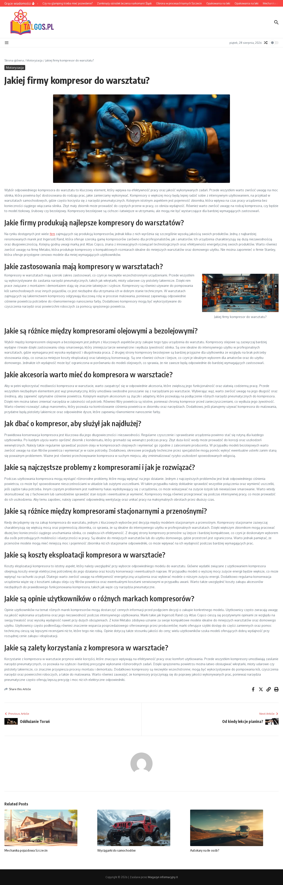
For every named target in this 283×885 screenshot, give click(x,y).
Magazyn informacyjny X (163, 877)
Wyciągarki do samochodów (116, 850)
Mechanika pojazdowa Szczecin (26, 850)
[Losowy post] (266, 42)
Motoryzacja (34, 60)
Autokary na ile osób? (204, 850)
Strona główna (14, 60)
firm (52, 234)
